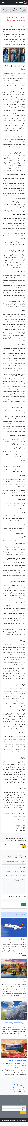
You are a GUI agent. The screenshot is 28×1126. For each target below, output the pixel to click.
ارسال (23, 904)
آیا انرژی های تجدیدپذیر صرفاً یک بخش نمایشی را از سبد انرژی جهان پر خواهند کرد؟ (14, 1023)
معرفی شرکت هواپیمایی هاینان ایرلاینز (17, 939)
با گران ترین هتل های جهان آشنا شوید (17, 1060)
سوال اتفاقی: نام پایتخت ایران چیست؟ (16, 897)
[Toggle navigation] (3, 2)
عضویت (23, 1113)
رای (24, 847)
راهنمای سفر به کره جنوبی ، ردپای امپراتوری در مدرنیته (16, 980)
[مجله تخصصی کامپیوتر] (21, 2)
